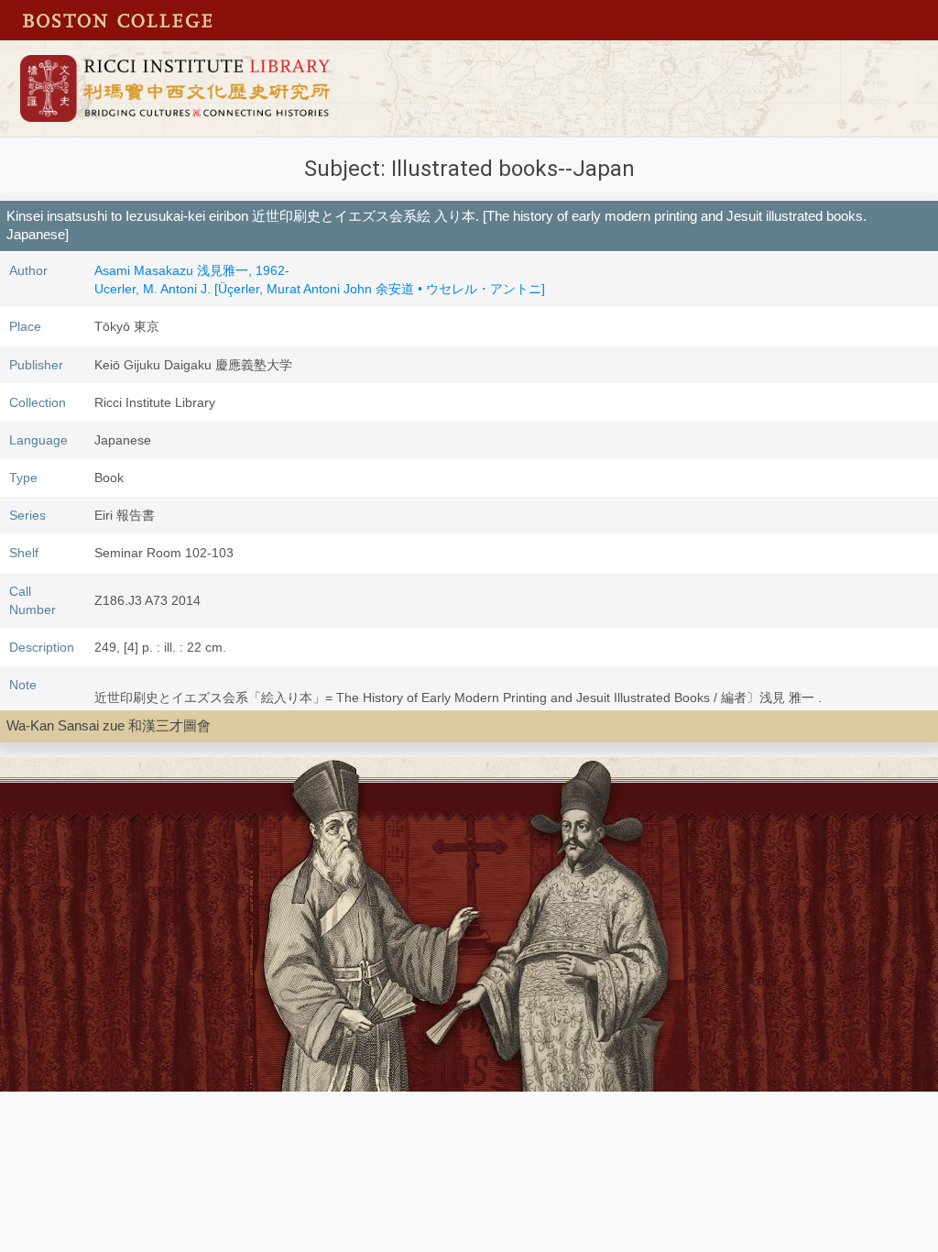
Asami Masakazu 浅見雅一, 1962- (191, 270)
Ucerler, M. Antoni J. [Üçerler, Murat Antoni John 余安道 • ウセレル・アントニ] (319, 288)
